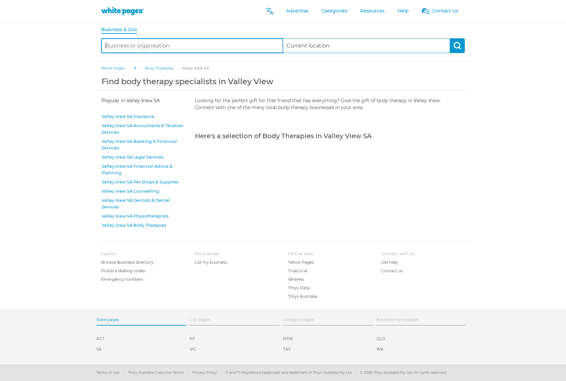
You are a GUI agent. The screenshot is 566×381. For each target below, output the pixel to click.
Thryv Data (299, 287)
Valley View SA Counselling (130, 191)
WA (380, 349)
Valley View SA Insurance (128, 116)
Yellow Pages (301, 262)
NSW (288, 338)
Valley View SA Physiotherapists (135, 216)
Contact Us (444, 11)
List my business (211, 262)
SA (99, 349)
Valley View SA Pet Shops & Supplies (140, 182)
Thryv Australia (302, 296)
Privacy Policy (205, 372)
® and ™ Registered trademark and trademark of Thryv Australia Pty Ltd (288, 372)
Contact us (392, 270)
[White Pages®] (122, 11)
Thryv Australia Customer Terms (156, 372)
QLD (380, 338)
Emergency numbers (122, 279)
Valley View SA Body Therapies (134, 225)
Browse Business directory (127, 262)
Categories (334, 11)
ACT (100, 338)
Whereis (296, 279)
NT (192, 338)
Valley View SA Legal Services (132, 157)
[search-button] (457, 46)
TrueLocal (297, 270)
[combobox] (192, 46)
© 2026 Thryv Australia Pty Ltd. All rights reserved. (403, 372)
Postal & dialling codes (123, 270)
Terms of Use (108, 372)
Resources (372, 11)
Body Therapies (159, 68)
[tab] (121, 30)
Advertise (297, 11)
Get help (389, 262)
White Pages (113, 68)
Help (403, 11)
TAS (287, 349)
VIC (193, 349)
